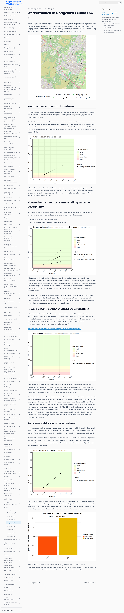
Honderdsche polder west (10, 137)
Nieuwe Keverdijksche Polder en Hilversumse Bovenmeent (11, 230)
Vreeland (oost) (8, 577)
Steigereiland (8, 499)
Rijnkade (7, 456)
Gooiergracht (8, 82)
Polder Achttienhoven (10, 336)
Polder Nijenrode (9, 426)
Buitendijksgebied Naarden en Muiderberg (9, 7)
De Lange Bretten (9, 16)
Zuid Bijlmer (8, 594)
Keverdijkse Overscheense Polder (10, 181)
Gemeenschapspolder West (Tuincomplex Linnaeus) (11, 71)
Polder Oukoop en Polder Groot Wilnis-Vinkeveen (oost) (10, 431)
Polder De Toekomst (10, 381)
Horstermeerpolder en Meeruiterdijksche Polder (10, 157)
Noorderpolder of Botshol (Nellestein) (10, 264)
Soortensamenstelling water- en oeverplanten (112, 31)
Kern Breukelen (9, 177)
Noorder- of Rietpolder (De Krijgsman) (8, 239)
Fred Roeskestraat (9, 54)
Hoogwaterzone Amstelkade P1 (9, 143)
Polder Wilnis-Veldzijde (8, 445)
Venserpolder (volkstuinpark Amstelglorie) (8, 560)
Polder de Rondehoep (11, 378)
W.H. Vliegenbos (9, 581)
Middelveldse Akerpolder (8, 213)
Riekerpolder (8, 453)
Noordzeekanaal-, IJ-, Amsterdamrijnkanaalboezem (11, 286)
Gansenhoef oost (9, 58)
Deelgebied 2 (11, 516)
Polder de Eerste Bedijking (9, 363)
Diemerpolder (8, 19)
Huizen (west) (8, 166)
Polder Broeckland (9, 353)
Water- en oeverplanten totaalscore (109, 14)
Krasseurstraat (8, 185)
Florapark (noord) (9, 48)
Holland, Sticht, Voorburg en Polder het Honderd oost (10, 126)
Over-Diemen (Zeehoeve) (8, 323)
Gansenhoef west (9, 61)
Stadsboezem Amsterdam (8, 495)
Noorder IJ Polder (9, 254)
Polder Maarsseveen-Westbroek (10, 419)
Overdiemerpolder (10, 333)
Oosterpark (7, 298)
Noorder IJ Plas (8, 251)
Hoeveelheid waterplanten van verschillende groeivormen (112, 25)
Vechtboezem (8, 548)
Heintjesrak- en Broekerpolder (9, 99)
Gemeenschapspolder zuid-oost (11, 78)
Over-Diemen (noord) (10, 319)
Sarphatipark (8, 468)
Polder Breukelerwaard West (10, 349)
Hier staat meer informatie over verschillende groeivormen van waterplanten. (54, 329)
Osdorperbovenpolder (10, 308)
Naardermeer (8, 221)
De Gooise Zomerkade (11, 12)
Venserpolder (8, 555)
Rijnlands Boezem (9, 459)
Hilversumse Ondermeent (8, 107)
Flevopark (7, 44)
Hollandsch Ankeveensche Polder (10, 132)
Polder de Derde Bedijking (9, 357)
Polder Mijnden (9, 423)
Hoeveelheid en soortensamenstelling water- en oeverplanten (110, 19)
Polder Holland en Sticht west (9, 410)
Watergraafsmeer (9, 584)
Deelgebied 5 (11, 526)
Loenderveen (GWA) (10, 200)
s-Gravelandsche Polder (9, 463)
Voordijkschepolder (10, 574)
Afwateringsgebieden (34, 9)
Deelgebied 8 (11, 536)
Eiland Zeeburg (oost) (10, 31)
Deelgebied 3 (11, 519)
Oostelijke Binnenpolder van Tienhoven (9, 293)
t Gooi (6, 507)
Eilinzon (6, 38)
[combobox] (110, 2)
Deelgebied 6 (11, 529)
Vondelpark (7, 571)
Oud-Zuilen (7, 312)
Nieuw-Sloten (8, 224)
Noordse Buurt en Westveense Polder (10, 280)
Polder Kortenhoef (9, 414)
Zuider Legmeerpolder (9, 598)
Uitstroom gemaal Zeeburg (9, 544)
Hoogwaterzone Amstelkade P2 (9, 148)
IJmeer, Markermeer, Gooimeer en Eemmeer (10, 171)
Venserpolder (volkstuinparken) (9, 566)
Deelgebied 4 (11, 523)
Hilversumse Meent (10, 103)
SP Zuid (6, 476)
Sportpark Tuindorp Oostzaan (10, 489)
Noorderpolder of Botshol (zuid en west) (11, 269)
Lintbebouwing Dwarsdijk (9, 193)
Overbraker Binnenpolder (8, 328)
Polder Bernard (9, 339)
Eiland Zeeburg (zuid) (10, 34)
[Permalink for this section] (76, 106)
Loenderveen (8, 197)
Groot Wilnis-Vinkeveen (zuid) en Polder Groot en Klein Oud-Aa (10, 88)
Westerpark (7, 587)
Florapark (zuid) (9, 51)
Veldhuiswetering (9, 551)
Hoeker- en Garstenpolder (8, 113)
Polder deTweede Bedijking (9, 386)
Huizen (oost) (8, 163)
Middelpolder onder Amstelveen (10, 208)
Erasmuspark (8, 41)
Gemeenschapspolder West (11, 65)
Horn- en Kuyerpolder (11, 152)
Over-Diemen (8, 316)
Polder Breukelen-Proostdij (9, 344)
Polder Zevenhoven (10, 449)
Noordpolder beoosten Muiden (9, 274)
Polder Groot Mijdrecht (8, 394)
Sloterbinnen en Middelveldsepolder (10, 472)
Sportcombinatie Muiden (9, 484)
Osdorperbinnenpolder (10, 303)
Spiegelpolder (8, 480)
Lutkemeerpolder (9, 204)
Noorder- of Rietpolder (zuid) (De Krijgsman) (10, 246)
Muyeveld (7, 218)
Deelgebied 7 (11, 533)
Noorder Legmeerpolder (9, 259)
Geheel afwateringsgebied (12, 512)
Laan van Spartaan (10, 189)
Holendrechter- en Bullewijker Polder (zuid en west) (10, 119)
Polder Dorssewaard (10, 390)
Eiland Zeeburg (9, 28)
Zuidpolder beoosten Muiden (10, 603)
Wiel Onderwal (8, 591)
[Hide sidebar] (20, 610)
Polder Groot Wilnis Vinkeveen (10, 405)
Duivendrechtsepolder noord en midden (10, 23)
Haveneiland (8, 94)
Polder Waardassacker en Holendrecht (10, 439)
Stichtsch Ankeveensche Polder (10, 503)
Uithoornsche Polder (10, 540)
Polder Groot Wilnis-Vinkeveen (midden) (10, 399)
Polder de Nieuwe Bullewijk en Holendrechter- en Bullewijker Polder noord (10, 371)
